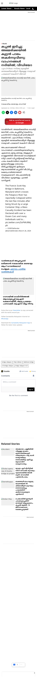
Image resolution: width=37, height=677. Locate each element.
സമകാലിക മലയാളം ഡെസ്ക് (13, 104)
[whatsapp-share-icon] (3, 114)
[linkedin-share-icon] (15, 114)
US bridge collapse (7, 366)
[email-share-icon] (19, 114)
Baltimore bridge (29, 362)
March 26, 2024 (25, 231)
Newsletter (17, 310)
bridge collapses (7, 362)
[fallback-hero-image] (8, 452)
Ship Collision (18, 362)
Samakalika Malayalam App (20, 323)
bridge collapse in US (21, 366)
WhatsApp (4, 319)
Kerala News (19, 9)
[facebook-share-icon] (11, 114)
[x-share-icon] (7, 114)
